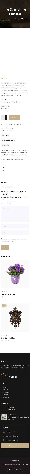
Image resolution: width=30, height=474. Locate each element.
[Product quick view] (11, 283)
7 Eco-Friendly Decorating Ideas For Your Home (18, 418)
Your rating (4, 203)
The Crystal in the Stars (8, 294)
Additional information (8, 140)
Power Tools (9, 130)
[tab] (5, 135)
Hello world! (11, 409)
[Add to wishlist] (19, 283)
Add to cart (14, 117)
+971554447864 (10, 432)
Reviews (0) (5, 145)
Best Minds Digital (23, 465)
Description (5, 135)
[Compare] (15, 283)
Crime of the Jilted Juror (8, 338)
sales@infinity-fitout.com (12, 436)
